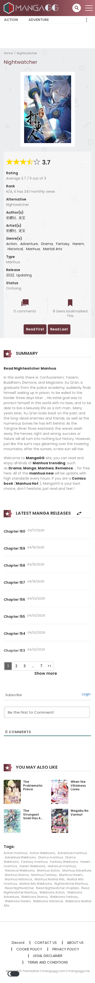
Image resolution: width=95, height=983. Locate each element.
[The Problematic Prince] (12, 791)
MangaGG (35, 457)
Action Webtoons (42, 853)
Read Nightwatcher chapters (57, 888)
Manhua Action (48, 870)
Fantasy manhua (34, 862)
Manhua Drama (17, 875)
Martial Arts (52, 248)
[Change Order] (79, 514)
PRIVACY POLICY (65, 949)
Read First (35, 329)
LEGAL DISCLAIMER (47, 955)
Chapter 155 (14, 616)
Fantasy (62, 243)
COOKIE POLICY (29, 949)
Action (11, 19)
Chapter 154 (14, 633)
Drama (47, 243)
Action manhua (15, 853)
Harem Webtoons (32, 866)
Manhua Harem (71, 875)
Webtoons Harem (18, 901)
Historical (15, 248)
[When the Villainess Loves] (59, 791)
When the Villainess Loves (78, 785)
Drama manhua (50, 857)
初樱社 (11, 217)
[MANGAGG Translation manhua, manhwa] (32, 7)
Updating (24, 275)
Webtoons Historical (48, 901)
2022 (10, 275)
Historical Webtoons (20, 870)
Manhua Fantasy (44, 875)
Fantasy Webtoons (64, 862)
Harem (78, 243)
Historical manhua (62, 866)
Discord (18, 942)
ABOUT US (75, 942)
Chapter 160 (14, 531)
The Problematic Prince (33, 785)
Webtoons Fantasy (64, 897)
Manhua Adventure (76, 870)
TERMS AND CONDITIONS (48, 962)
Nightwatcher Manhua (71, 884)
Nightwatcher (27, 53)
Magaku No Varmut (79, 813)
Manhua (33, 248)
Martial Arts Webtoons (35, 884)
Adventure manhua (72, 853)
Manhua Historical (18, 879)
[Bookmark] (70, 303)
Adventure (38, 19)
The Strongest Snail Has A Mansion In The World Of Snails (33, 820)
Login (86, 694)
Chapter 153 (14, 650)
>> (49, 666)
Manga (29, 468)
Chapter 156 (14, 599)
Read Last (59, 329)
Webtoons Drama (34, 897)
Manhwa (46, 468)
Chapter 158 (14, 565)
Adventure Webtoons (20, 857)
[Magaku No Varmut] (59, 820)
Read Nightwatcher (19, 888)
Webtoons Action (52, 892)
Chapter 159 (14, 548)
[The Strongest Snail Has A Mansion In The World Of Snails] (12, 820)
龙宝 (22, 217)
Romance (64, 468)
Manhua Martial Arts (50, 879)
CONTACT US (46, 942)
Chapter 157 (14, 582)
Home (8, 53)
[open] (89, 8)
